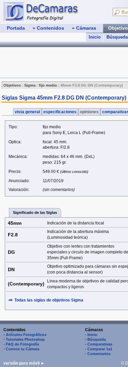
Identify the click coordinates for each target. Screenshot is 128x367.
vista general (27, 111)
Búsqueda (96, 339)
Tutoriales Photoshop (25, 339)
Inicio (95, 37)
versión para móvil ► (24, 363)
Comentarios (99, 354)
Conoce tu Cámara (22, 349)
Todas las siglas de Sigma (48, 300)
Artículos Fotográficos (26, 335)
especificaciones (59, 111)
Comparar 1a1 (99, 349)
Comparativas (99, 344)
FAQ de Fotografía (22, 344)
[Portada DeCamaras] (54, 11)
